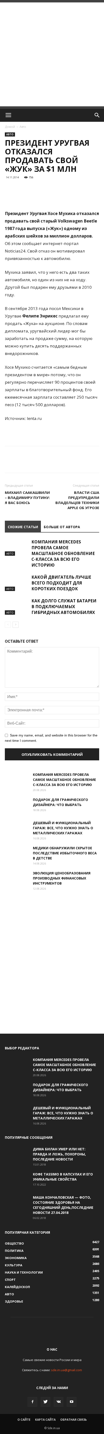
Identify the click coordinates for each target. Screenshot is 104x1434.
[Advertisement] (52, 54)
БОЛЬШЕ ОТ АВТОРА (62, 527)
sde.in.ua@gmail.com (66, 1370)
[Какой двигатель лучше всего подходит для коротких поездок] (17, 582)
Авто (23, 127)
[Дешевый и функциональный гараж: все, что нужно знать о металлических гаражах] (17, 828)
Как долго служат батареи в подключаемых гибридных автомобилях (64, 606)
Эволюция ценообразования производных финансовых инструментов (61, 878)
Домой (10, 127)
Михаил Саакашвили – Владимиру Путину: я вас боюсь (27, 497)
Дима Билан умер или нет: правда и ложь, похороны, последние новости (59, 1154)
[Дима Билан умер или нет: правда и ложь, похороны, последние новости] (17, 1154)
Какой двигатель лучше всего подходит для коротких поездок (61, 582)
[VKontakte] (58, 1402)
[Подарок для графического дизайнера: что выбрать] (17, 805)
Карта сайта (45, 1420)
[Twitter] (45, 1402)
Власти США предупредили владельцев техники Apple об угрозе (77, 500)
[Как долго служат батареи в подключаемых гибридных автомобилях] (17, 606)
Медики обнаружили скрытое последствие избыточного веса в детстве (65, 853)
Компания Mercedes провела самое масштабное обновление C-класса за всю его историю (63, 553)
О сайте (23, 1420)
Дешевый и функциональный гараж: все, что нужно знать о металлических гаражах (63, 828)
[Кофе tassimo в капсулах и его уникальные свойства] (17, 1180)
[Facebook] (32, 1402)
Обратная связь (73, 1420)
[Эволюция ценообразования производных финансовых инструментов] (17, 879)
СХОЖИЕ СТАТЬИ (23, 527)
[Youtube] (71, 1402)
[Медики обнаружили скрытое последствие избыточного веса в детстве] (17, 853)
